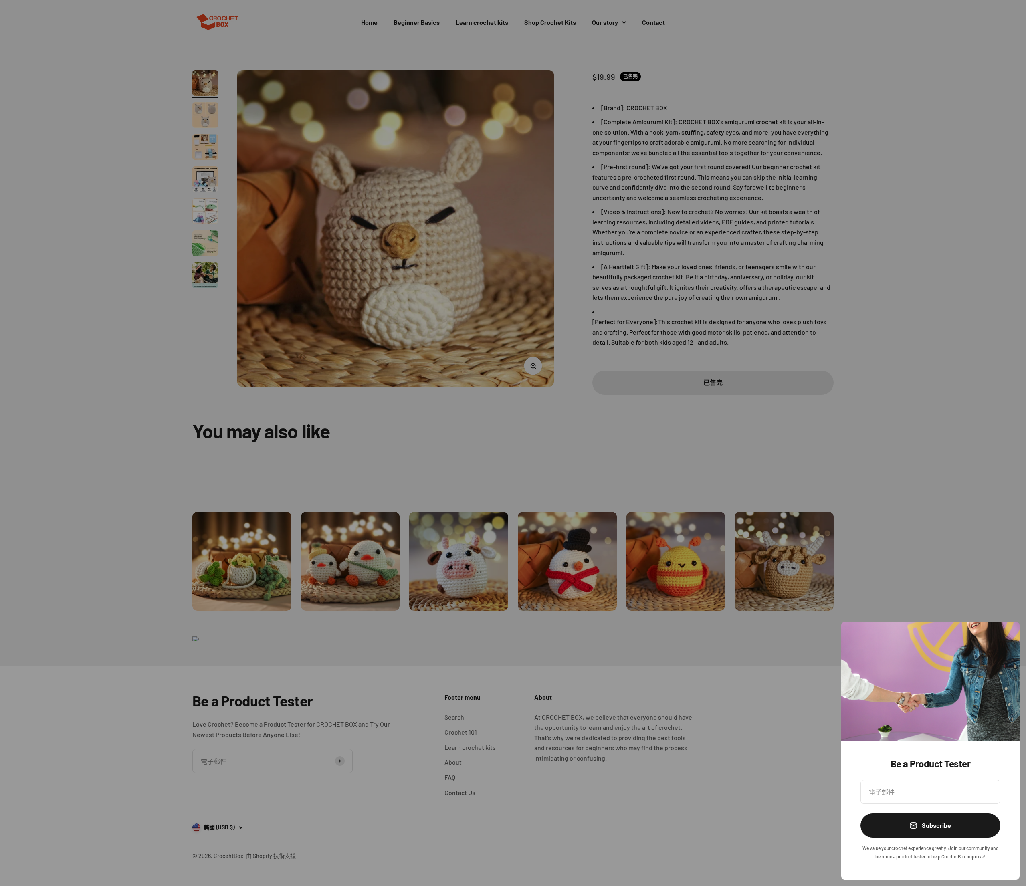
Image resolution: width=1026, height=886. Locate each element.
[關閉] (1003, 638)
